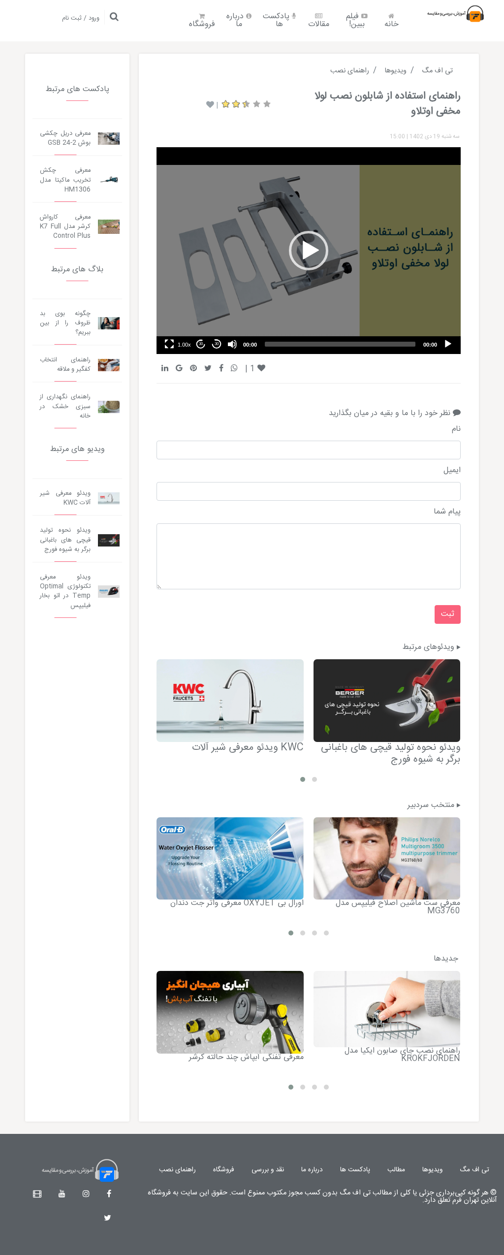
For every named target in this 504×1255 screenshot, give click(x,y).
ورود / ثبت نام (80, 18)
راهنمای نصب (177, 1169)
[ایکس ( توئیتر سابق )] (107, 1218)
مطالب (396, 1169)
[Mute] (232, 344)
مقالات (318, 24)
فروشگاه (202, 24)
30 (217, 344)
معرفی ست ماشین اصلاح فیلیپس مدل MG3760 (398, 907)
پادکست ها (277, 20)
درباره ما (236, 20)
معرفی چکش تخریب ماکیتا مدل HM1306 (65, 179)
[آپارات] (37, 1194)
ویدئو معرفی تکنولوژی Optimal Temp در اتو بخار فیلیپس (65, 591)
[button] (308, 250)
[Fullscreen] (169, 344)
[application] (308, 250)
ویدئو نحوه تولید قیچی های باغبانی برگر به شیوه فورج (390, 754)
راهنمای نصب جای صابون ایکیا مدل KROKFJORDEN (402, 1054)
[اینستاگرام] (86, 1194)
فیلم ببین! (355, 20)
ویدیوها (432, 1169)
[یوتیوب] (62, 1194)
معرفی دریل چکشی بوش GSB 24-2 (65, 138)
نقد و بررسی (268, 1169)
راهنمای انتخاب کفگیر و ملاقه (65, 365)
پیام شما (447, 512)
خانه (391, 24)
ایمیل (451, 471)
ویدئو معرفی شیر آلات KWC (248, 748)
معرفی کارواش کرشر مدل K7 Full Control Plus (65, 226)
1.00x (184, 345)
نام (456, 429)
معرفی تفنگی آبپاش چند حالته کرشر (246, 1057)
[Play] (448, 344)
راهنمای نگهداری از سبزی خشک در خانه (65, 406)
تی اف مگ (474, 1169)
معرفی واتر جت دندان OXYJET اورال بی (237, 903)
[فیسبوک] (109, 1194)
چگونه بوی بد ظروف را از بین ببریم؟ (65, 323)
